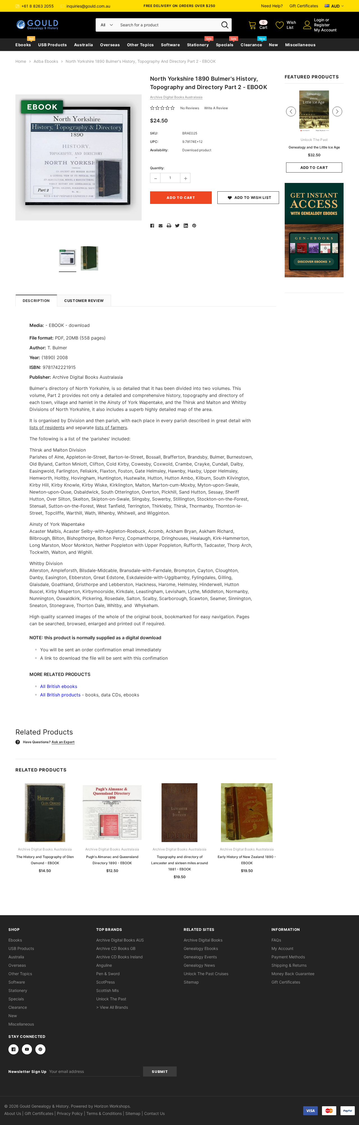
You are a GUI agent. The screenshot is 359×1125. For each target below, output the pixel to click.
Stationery (198, 44)
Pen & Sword (108, 973)
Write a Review (216, 108)
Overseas (110, 44)
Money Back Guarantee (292, 973)
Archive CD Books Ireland (119, 956)
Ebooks (23, 44)
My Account (325, 29)
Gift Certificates (303, 5)
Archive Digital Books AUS (120, 940)
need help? (272, 5)
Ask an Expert (63, 742)
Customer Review (84, 300)
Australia (83, 44)
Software (170, 44)
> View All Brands (112, 1007)
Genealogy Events (200, 956)
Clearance (251, 44)
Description (36, 300)
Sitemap (191, 982)
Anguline (104, 965)
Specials (225, 44)
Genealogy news (199, 965)
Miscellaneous (300, 44)
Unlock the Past (111, 998)
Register (322, 24)
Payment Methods (288, 956)
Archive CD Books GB (115, 948)
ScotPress (105, 982)
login (319, 19)
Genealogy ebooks (201, 948)
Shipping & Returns (289, 965)
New (273, 44)
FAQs (276, 940)
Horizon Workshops (112, 1106)
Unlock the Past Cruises (206, 973)
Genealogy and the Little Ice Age (314, 147)
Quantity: (157, 168)
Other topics (140, 44)
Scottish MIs (107, 990)
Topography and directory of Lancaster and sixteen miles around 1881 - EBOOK (179, 863)
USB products (52, 44)
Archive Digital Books (203, 940)
